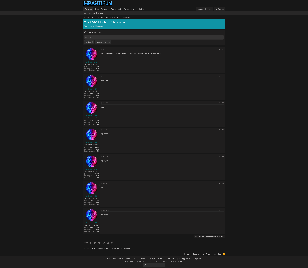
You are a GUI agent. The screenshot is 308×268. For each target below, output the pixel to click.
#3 (223, 103)
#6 (223, 183)
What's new (129, 9)
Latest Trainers (101, 9)
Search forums (98, 13)
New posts (87, 13)
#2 (223, 76)
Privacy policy (211, 254)
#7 (223, 210)
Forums (88, 9)
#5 (223, 156)
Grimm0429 (90, 26)
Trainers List (116, 9)
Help (219, 254)
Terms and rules (198, 254)
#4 (223, 130)
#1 (223, 49)
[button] (136, 9)
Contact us (187, 254)
